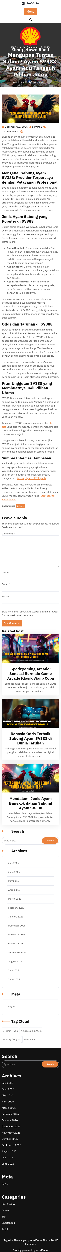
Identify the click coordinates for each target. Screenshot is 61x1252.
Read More (29, 648)
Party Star (30, 1039)
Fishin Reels (11, 1030)
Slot (4, 1216)
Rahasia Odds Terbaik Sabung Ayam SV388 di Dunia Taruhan (30, 738)
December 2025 (16, 925)
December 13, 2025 (16, 127)
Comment (8, 533)
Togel (5, 1229)
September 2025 (17, 952)
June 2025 (14, 979)
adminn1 (37, 126)
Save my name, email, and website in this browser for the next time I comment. (30, 613)
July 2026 (13, 863)
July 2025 (13, 970)
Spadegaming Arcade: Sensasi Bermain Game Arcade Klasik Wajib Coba (30, 673)
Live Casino (8, 1204)
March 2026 (14, 898)
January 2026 (15, 916)
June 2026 (14, 872)
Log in (11, 1006)
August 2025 (15, 961)
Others (30, 88)
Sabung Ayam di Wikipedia (31, 478)
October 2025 (15, 943)
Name (6, 572)
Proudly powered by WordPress (30, 1250)
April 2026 (14, 889)
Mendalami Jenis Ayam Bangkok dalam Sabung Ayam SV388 (30, 803)
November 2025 (16, 934)
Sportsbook (8, 1222)
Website (6, 596)
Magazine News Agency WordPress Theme (27, 1240)
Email (6, 584)
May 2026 (13, 880)
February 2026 (16, 907)
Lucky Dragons (12, 1039)
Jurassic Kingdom (32, 1030)
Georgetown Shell (12, 88)
